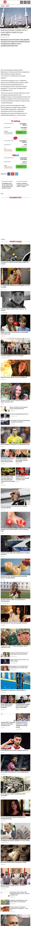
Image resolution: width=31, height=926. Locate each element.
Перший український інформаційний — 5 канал (5, 2)
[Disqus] (15, 220)
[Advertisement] (15, 143)
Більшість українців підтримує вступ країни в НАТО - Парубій (23, 185)
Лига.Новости (5, 76)
